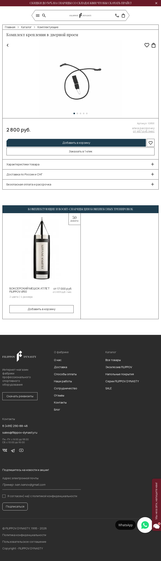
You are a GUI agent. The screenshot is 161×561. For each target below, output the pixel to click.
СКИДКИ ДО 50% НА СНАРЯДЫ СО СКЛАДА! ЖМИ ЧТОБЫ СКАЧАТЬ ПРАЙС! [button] (80, 3)
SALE (108, 388)
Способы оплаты (65, 374)
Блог (57, 409)
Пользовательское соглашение (24, 541)
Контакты (60, 402)
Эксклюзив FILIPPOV (118, 367)
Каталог (26, 27)
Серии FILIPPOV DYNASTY (122, 381)
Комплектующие (48, 27)
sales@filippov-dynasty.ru (19, 432)
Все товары (113, 360)
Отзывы (59, 395)
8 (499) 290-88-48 (15, 426)
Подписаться (15, 506)
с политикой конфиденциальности (53, 496)
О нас (57, 360)
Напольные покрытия (119, 374)
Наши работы (63, 381)
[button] (74, 113)
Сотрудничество (65, 388)
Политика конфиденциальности (24, 535)
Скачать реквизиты (19, 396)
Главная (10, 27)
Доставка (60, 367)
